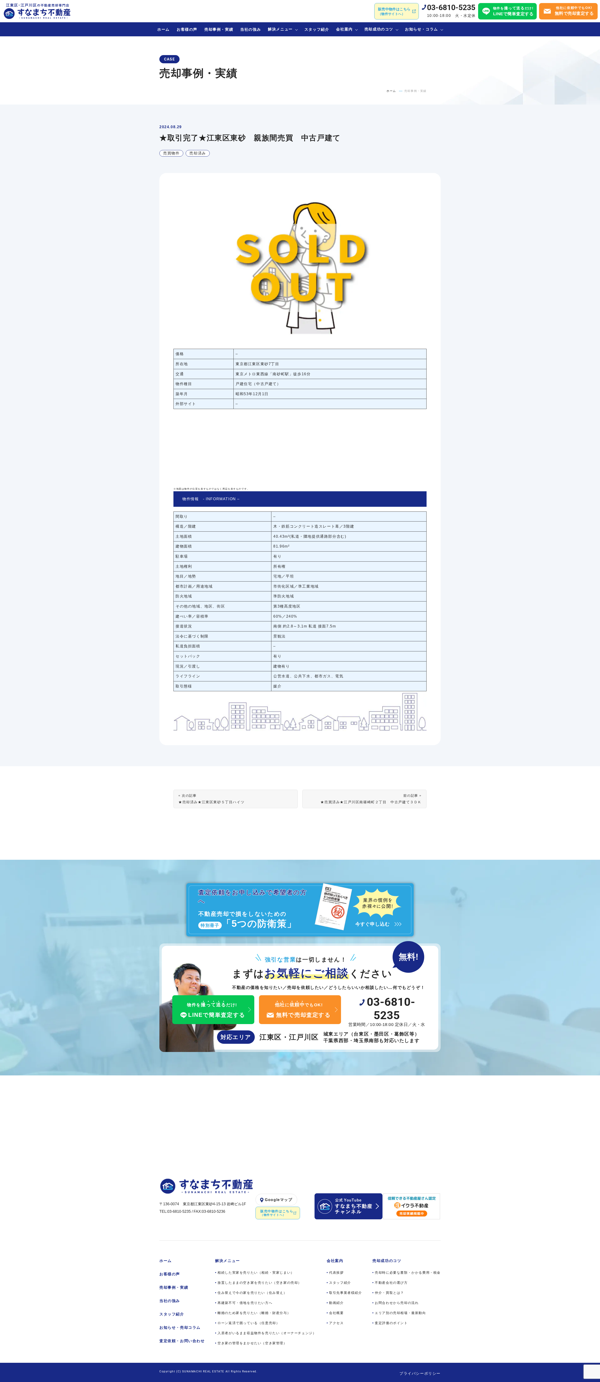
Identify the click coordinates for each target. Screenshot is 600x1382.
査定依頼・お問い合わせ (182, 1341)
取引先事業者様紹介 (345, 1293)
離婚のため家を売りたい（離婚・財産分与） (254, 1313)
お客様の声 (187, 29)
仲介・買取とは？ (389, 1293)
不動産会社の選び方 (391, 1282)
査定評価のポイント (391, 1323)
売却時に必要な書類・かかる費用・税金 (408, 1272)
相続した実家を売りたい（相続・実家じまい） (256, 1272)
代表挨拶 (336, 1272)
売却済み (197, 153)
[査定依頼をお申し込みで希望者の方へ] (300, 909)
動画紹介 (336, 1303)
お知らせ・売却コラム (180, 1327)
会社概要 (336, 1313)
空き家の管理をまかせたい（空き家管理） (252, 1343)
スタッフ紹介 (316, 29)
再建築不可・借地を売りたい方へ (245, 1303)
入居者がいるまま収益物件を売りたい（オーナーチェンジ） (267, 1333)
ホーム (163, 29)
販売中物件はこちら (394, 11)
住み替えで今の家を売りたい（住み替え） (252, 1293)
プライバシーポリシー (420, 1373)
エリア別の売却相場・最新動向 (400, 1313)
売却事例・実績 (218, 29)
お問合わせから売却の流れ (397, 1303)
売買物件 (171, 153)
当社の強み (250, 29)
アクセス (336, 1323)
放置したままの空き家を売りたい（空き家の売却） (260, 1282)
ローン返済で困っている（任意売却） (249, 1323)
